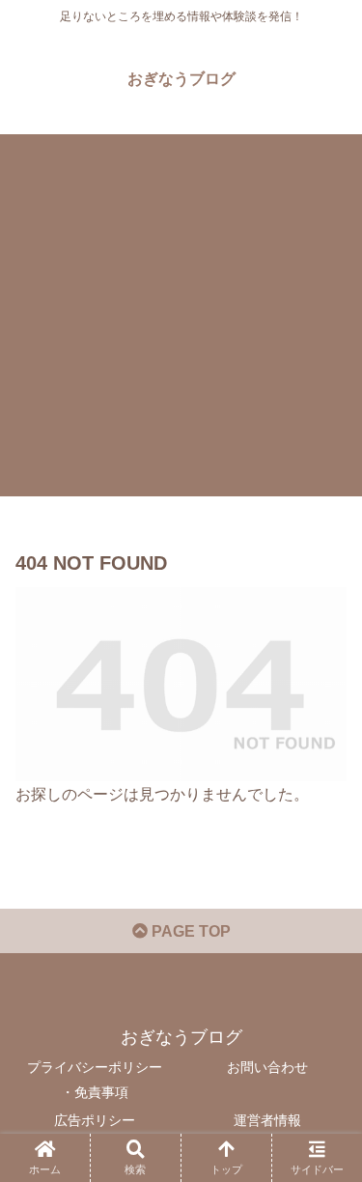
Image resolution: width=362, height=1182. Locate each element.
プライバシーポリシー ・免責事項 (94, 1079)
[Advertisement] (181, 315)
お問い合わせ (267, 1067)
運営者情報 (267, 1120)
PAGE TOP (189, 931)
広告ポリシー (94, 1120)
